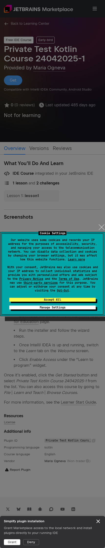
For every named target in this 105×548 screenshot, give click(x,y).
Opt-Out (63, 290)
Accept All (52, 300)
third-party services (40, 283)
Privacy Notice (31, 279)
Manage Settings (52, 307)
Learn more (76, 259)
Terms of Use (69, 279)
